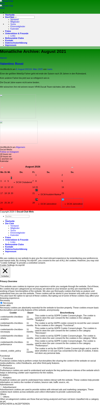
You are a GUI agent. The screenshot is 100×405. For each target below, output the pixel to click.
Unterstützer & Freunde (16, 33)
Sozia (13, 24)
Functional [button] (5, 356)
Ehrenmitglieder (17, 26)
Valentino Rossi (11, 63)
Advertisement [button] (6, 385)
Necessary (8, 303)
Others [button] (3, 394)
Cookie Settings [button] (7, 265)
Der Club (9, 17)
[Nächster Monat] (72, 167)
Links (12, 36)
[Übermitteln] (6, 219)
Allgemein (3, 58)
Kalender (14, 29)
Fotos (8, 31)
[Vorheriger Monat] (2, 167)
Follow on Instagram (9, 152)
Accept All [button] (20, 265)
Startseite (10, 15)
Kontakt (9, 40)
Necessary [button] (5, 300)
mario (49, 69)
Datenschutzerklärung (16, 43)
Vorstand (14, 19)
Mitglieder (15, 22)
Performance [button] (6, 365)
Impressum (10, 45)
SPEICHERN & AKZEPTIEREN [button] (15, 404)
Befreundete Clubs (14, 38)
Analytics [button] (4, 375)
